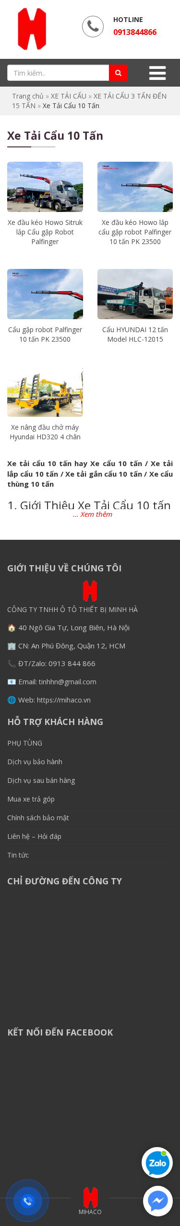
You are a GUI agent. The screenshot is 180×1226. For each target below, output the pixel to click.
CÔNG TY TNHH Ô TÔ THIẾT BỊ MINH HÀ (72, 609)
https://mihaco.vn (64, 699)
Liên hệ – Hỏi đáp (34, 836)
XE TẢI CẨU (68, 95)
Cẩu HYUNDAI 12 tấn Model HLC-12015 (135, 334)
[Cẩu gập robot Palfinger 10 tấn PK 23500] (45, 294)
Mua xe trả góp (31, 798)
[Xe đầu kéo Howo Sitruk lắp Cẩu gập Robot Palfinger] (45, 187)
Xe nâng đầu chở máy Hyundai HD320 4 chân (45, 432)
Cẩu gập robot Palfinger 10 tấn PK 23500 (45, 334)
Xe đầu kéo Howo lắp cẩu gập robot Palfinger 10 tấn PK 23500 (134, 232)
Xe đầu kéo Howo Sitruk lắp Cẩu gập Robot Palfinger (45, 232)
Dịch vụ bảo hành (34, 761)
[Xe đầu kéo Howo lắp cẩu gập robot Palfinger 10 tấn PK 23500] (135, 187)
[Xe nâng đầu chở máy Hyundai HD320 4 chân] (45, 392)
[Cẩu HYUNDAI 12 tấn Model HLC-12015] (135, 294)
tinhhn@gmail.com (67, 681)
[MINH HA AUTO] (31, 28)
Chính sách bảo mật (38, 817)
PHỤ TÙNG (24, 742)
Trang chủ (28, 95)
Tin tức (18, 854)
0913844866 (134, 32)
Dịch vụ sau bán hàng (41, 780)
